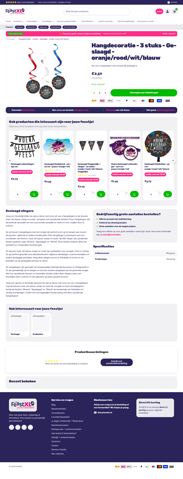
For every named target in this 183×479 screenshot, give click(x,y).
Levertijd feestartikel (60, 417)
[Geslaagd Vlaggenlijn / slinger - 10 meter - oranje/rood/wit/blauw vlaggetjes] (91, 146)
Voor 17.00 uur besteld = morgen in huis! (54, 2)
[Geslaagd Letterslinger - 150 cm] (24, 146)
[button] (26, 192)
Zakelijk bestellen (112, 234)
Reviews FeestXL (58, 450)
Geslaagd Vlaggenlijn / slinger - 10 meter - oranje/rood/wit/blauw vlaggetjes (90, 168)
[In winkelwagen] (34, 194)
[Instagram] (11, 427)
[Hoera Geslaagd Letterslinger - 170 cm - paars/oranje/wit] (125, 146)
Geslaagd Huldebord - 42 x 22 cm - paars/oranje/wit (57, 165)
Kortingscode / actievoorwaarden (66, 429)
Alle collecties (57, 454)
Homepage (10, 39)
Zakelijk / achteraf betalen (63, 437)
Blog (53, 405)
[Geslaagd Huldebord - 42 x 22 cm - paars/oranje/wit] (58, 146)
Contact (54, 445)
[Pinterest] (30, 427)
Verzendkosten (58, 413)
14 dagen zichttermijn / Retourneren (67, 421)
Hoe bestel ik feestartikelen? (63, 433)
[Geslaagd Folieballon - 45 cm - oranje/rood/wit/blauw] (158, 146)
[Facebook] (17, 427)
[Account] (167, 11)
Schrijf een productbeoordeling (116, 362)
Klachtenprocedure (59, 425)
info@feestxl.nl (105, 412)
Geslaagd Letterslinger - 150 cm (23, 165)
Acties (159, 11)
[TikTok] (24, 427)
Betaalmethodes (58, 409)
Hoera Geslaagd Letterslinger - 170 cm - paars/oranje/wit (124, 166)
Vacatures (55, 441)
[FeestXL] (15, 11)
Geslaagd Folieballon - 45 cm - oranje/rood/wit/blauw (157, 166)
